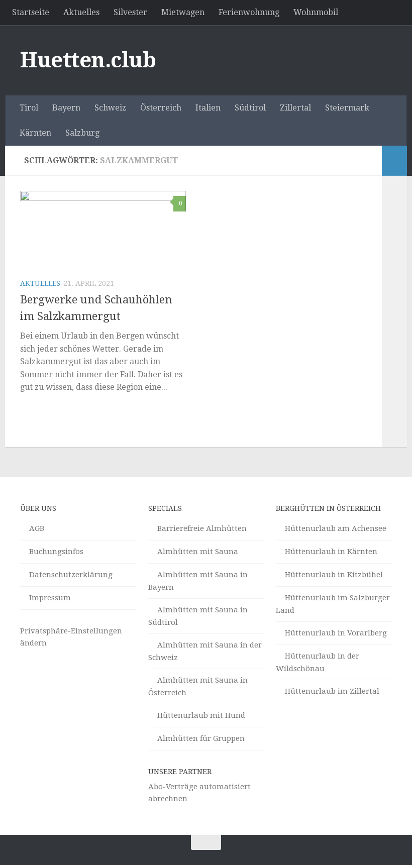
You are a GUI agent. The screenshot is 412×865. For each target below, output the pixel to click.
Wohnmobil (315, 12)
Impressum (50, 597)
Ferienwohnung (249, 12)
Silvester (130, 12)
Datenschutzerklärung (71, 574)
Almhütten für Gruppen (201, 738)
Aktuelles (81, 12)
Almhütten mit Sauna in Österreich (198, 686)
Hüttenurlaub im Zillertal (332, 691)
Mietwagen (182, 12)
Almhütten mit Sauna (197, 551)
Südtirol (250, 108)
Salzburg (82, 133)
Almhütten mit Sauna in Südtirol (198, 616)
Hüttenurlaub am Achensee (335, 528)
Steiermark (347, 108)
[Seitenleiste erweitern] (394, 161)
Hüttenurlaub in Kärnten (331, 551)
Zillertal (295, 108)
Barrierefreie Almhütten (202, 528)
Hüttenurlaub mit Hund (201, 715)
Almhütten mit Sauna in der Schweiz (205, 651)
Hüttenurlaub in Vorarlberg (336, 632)
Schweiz (110, 108)
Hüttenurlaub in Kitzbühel (334, 574)
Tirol (29, 108)
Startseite (30, 12)
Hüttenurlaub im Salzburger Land (333, 604)
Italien (208, 108)
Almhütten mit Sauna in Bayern (198, 581)
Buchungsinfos (56, 551)
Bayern (66, 108)
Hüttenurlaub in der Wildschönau (317, 662)
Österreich (160, 108)
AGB (36, 528)
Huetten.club (88, 60)
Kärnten (35, 133)
